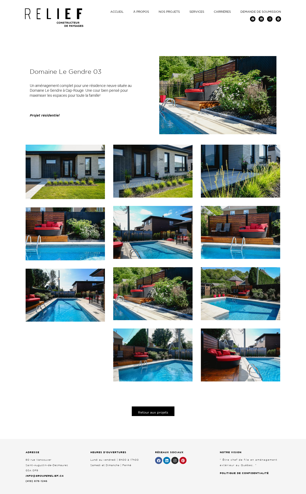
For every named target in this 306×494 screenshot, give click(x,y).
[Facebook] (252, 19)
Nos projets (169, 11)
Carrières (222, 11)
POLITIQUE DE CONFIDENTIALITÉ (244, 473)
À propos (141, 11)
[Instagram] (269, 19)
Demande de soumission (260, 11)
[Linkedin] (261, 19)
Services (196, 11)
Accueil (117, 11)
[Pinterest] (278, 19)
